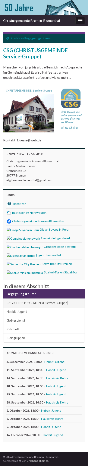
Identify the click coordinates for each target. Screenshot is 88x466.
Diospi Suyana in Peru (54, 229)
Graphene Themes (37, 460)
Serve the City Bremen (56, 264)
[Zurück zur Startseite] (44, 7)
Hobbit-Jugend (17, 311)
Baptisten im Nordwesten (29, 212)
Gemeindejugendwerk (55, 238)
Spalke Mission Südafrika (60, 272)
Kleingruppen (16, 338)
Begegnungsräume (37, 38)
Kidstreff (13, 329)
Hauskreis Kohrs (57, 378)
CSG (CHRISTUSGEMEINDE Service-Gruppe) (37, 303)
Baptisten (19, 204)
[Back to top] (78, 456)
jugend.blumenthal (48, 255)
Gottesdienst (16, 320)
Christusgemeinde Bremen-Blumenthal (31, 20)
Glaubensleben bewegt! (59, 246)
